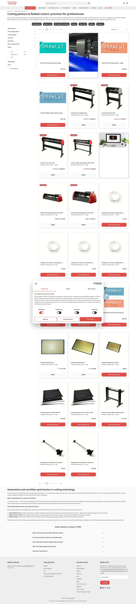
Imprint (46, 566)
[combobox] (65, 3)
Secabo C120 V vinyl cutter (47, 163)
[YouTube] (103, 588)
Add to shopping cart (53, 75)
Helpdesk (78, 586)
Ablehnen (45, 319)
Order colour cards (81, 584)
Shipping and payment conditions (53, 573)
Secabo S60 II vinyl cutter (108, 113)
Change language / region (83, 592)
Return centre (80, 589)
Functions (11, 41)
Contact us (79, 573)
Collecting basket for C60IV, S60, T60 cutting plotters (50, 412)
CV (25, 52)
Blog (77, 576)
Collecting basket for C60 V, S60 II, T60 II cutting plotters (82, 412)
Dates (77, 581)
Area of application (13, 31)
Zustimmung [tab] (44, 288)
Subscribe (105, 582)
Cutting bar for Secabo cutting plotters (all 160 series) (113, 263)
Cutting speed (12, 34)
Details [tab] (68, 288)
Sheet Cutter (82, 24)
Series (9, 47)
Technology (11, 61)
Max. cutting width (13, 44)
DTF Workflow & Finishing (62, 24)
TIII (12, 57)
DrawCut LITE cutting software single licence (50, 63)
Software (91, 24)
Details (83, 125)
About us (78, 566)
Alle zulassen (90, 319)
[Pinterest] (109, 588)
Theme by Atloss (71, 598)
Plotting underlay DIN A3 (78, 362)
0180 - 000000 (26, 566)
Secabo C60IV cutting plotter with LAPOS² (51, 213)
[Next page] (57, 29)
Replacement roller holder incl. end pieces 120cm (82, 462)
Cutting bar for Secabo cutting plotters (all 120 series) (82, 263)
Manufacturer (12, 28)
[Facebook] (101, 588)
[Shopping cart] (127, 3)
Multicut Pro (14, 54)
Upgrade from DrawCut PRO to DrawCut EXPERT (112, 312)
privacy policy (119, 569)
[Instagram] (105, 588)
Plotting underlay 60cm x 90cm (110, 362)
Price (9, 64)
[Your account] (123, 3)
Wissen (78, 571)
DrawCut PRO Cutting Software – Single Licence (112, 63)
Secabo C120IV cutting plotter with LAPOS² (82, 163)
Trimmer (74, 24)
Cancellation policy (49, 576)
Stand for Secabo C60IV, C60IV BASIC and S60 (113, 412)
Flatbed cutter (48, 24)
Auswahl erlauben (68, 319)
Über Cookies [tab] (91, 288)
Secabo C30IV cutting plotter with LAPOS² (82, 213)
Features (10, 38)
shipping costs (62, 600)
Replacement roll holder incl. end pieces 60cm (51, 462)
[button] (68, 533)
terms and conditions (108, 569)
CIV (12, 52)
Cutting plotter (37, 24)
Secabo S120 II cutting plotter (79, 113)
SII (25, 54)
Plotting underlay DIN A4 (47, 362)
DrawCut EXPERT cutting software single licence (51, 113)
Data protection (48, 568)
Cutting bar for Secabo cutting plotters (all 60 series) (52, 263)
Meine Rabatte (80, 568)
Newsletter (79, 579)
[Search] (89, 3)
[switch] (59, 312)
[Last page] (61, 29)
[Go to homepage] (12, 3)
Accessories (100, 24)
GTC (45, 571)
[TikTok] (107, 588)
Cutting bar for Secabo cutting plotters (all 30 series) (113, 213)
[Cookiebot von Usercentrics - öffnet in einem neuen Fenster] (95, 283)
